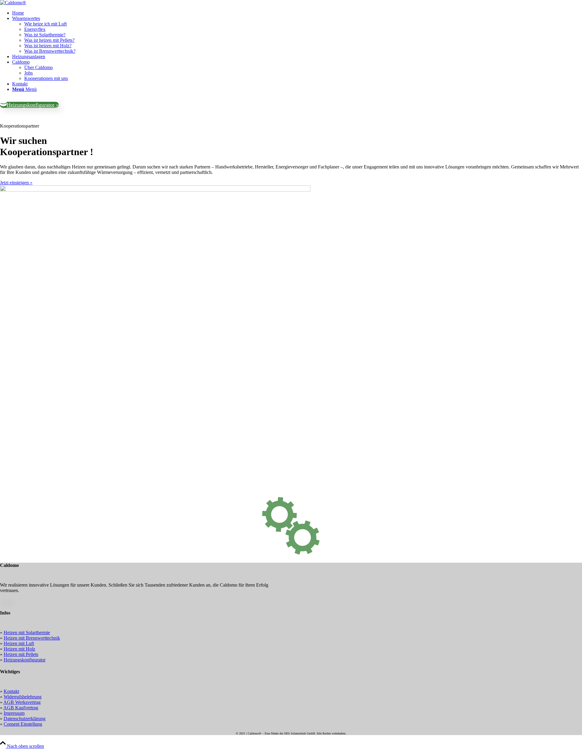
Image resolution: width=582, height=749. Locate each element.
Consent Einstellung (23, 724)
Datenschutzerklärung (24, 718)
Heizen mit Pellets (21, 654)
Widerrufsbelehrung (23, 696)
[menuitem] (297, 13)
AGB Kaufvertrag (20, 707)
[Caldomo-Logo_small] (13, 2)
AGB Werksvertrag (22, 702)
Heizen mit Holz (19, 648)
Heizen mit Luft (19, 643)
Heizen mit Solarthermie (27, 632)
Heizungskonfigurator (24, 659)
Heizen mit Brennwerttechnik (32, 638)
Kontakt (11, 691)
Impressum (14, 713)
